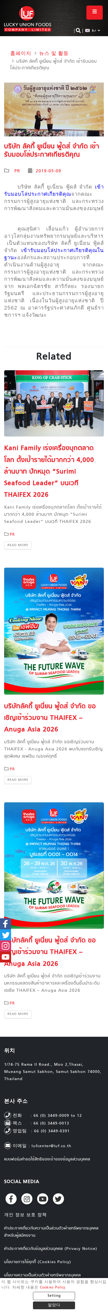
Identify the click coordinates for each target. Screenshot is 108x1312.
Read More (17, 545)
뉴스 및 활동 (54, 54)
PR (17, 171)
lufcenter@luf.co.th (51, 1146)
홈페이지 (20, 54)
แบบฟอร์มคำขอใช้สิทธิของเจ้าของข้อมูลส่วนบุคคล (47, 1159)
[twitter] (58, 1198)
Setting (54, 1296)
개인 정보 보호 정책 (25, 1215)
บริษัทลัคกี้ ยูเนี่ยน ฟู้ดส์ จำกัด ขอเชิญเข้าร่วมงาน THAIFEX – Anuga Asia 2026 (50, 718)
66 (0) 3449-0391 (52, 1131)
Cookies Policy (52, 1287)
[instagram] (26, 1198)
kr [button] (94, 31)
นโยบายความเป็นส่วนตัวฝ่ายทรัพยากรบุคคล (42, 1275)
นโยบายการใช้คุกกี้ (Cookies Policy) (37, 1262)
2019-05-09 (48, 171)
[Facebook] (11, 1198)
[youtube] (42, 1198)
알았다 (54, 1305)
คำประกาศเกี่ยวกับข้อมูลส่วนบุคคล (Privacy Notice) (50, 1249)
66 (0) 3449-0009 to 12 (58, 1116)
